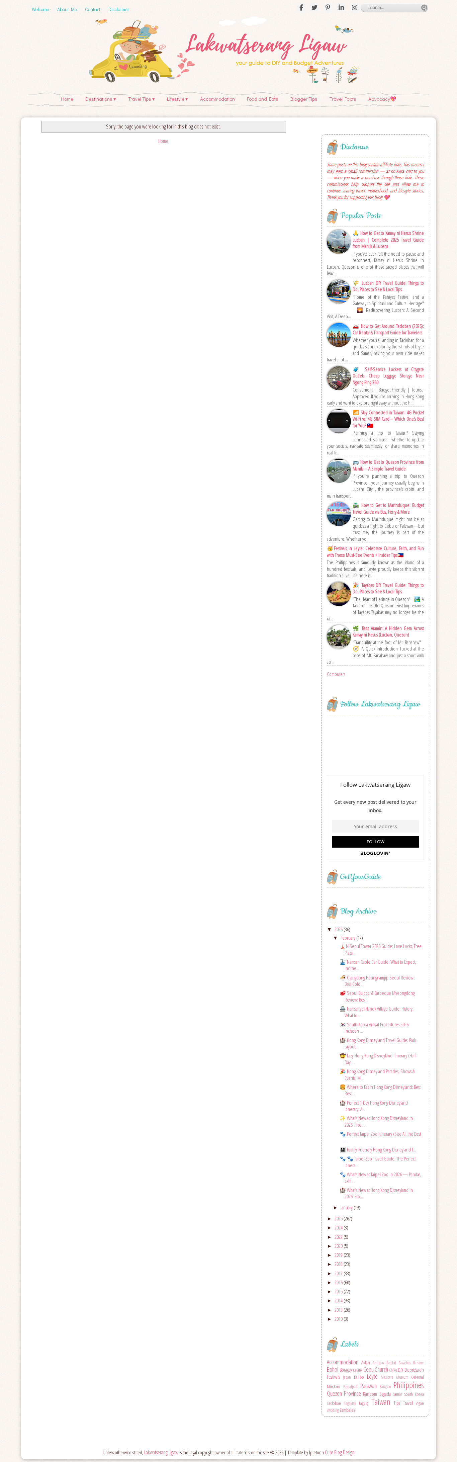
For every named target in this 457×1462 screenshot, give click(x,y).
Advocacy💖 (382, 98)
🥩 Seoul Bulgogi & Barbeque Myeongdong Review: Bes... (377, 996)
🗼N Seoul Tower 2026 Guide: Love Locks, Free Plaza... (381, 949)
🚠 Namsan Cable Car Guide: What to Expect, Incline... (378, 965)
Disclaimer (118, 9)
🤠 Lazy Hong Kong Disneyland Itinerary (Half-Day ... (378, 1058)
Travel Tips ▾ (141, 98)
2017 (339, 1273)
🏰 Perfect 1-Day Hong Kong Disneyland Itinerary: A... (374, 1106)
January (347, 1207)
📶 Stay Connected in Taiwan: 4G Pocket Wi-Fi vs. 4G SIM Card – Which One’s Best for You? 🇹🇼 (388, 419)
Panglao (385, 1386)
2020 (339, 1245)
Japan (347, 1377)
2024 (339, 1227)
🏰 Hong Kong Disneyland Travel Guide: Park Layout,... (378, 1043)
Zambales (347, 1409)
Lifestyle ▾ (177, 98)
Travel (408, 1402)
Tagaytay (350, 1403)
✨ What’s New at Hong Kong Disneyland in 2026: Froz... (376, 1121)
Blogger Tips (303, 98)
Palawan (368, 1386)
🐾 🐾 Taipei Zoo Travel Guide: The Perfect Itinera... (378, 1162)
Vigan (420, 1403)
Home (67, 98)
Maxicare (387, 1377)
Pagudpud (350, 1386)
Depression (414, 1369)
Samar (397, 1394)
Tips (397, 1402)
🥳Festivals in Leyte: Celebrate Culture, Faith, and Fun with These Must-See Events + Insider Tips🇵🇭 (375, 551)
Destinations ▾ (100, 98)
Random (370, 1393)
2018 (339, 1264)
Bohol (332, 1369)
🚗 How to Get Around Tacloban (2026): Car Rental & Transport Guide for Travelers (388, 329)
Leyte (372, 1376)
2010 (339, 1318)
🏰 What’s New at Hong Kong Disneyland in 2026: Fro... (376, 1193)
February (348, 937)
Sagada (385, 1393)
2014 (339, 1300)
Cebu (368, 1369)
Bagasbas (404, 1363)
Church (381, 1369)
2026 (339, 929)
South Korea (414, 1394)
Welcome (40, 9)
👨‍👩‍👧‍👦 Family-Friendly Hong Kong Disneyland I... (378, 1149)
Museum (402, 1377)
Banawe (418, 1363)
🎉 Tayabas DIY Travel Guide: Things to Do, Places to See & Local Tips (388, 588)
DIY (400, 1369)
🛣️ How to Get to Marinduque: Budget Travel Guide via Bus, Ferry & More (388, 508)
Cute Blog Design (340, 1452)
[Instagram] (355, 8)
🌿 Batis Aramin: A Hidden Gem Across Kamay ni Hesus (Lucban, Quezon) (388, 631)
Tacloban (334, 1403)
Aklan (365, 1362)
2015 (339, 1291)
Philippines (408, 1384)
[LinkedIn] (341, 8)
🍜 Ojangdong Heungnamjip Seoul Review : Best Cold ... (377, 980)
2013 (339, 1309)
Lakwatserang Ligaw (161, 1452)
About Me (67, 9)
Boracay (346, 1369)
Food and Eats (262, 98)
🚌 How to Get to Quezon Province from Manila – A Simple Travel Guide (388, 465)
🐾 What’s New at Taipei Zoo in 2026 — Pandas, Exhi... (380, 1177)
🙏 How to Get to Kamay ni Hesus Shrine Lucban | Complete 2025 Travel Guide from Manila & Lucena (388, 239)
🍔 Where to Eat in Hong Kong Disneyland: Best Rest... (380, 1090)
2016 (339, 1282)
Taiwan (380, 1401)
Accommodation (217, 98)
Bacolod (391, 1363)
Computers (336, 674)
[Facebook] (301, 8)
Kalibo (359, 1377)
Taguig (363, 1403)
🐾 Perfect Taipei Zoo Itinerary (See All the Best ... (380, 1137)
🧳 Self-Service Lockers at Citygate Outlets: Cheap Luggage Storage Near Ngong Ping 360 (388, 375)
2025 (339, 1218)
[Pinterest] (328, 8)
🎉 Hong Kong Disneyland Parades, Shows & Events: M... (377, 1074)
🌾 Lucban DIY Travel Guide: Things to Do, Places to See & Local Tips (388, 286)
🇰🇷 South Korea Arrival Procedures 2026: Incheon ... (374, 1027)
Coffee (393, 1370)
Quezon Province (344, 1393)
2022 (339, 1236)
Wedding (333, 1410)
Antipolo (378, 1363)
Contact (92, 9)
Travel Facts (343, 98)
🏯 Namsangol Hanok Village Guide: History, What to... (377, 1012)
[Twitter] (314, 8)
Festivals (333, 1376)
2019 (339, 1255)
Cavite (357, 1370)
